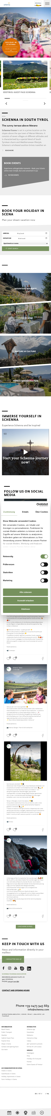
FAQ (28, 1056)
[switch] (44, 564)
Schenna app (31, 1029)
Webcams (30, 1035)
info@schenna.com (38, 1009)
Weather (4, 1035)
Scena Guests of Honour (34, 1064)
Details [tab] (25, 512)
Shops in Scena (6, 1044)
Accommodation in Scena (11, 1068)
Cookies (23, 1014)
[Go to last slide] (6, 103)
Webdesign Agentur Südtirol (5, 1094)
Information (6, 1027)
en (44, 1094)
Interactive (31, 1027)
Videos (29, 1041)
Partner (29, 1062)
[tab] (7, 98)
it (39, 1094)
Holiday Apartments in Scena (10, 1076)
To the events (13, 175)
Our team (4, 1049)
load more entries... (25, 926)
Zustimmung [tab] (9, 512)
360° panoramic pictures (34, 1044)
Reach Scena (5, 1029)
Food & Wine (5, 1041)
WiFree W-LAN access (34, 1047)
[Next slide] (44, 103)
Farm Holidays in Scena (9, 1079)
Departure (7, 238)
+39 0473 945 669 (13, 981)
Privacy (30, 1014)
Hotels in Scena (6, 1071)
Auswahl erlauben (25, 600)
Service (30, 1050)
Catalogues (30, 1053)
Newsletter (30, 1032)
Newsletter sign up (13, 959)
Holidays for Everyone (34, 1059)
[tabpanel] (25, 77)
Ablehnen (25, 609)
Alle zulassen (25, 592)
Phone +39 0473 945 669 (32, 1006)
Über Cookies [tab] (41, 512)
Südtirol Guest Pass (7, 1038)
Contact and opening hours (16, 990)
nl (48, 1094)
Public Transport (6, 1032)
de (36, 1094)
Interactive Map (32, 1038)
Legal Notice (37, 1014)
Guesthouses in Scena (8, 1074)
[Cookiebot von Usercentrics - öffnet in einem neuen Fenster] (36, 504)
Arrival (6, 233)
